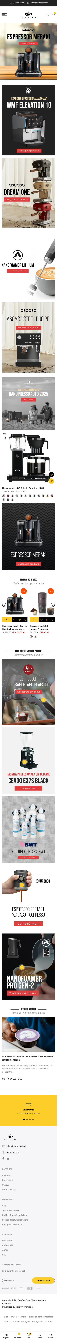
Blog (4, 1205)
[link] (28, 51)
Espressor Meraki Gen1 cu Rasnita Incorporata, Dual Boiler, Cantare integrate (14, 628)
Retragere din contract (12, 1224)
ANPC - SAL (7, 1245)
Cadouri (5, 1185)
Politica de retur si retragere (15, 1220)
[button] (4, 434)
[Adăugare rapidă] (51, 481)
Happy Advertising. (24, 1307)
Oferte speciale (9, 1189)
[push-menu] (4, 15)
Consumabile (8, 1180)
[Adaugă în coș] (7, 619)
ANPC (5, 1250)
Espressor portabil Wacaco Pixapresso (39, 627)
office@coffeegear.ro (39, 3)
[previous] (4, 605)
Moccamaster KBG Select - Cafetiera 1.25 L (23, 488)
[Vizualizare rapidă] (51, 474)
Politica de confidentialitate (14, 1215)
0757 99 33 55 (18, 3)
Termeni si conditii (10, 1210)
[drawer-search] (47, 14)
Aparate (6, 1175)
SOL (4, 1255)
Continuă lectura (12, 1079)
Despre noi (7, 1240)
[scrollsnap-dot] (24, 1119)
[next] (53, 605)
